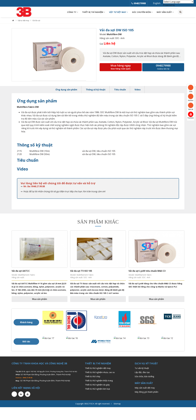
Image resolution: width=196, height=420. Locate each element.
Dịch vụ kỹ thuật (146, 363)
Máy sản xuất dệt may (145, 388)
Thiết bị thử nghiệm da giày (97, 385)
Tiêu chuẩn (120, 89)
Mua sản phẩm (39, 299)
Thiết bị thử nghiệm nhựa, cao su (100, 372)
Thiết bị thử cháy (92, 376)
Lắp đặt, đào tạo (142, 372)
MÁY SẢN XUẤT (164, 12)
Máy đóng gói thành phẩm (146, 392)
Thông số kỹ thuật (95, 89)
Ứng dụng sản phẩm (66, 89)
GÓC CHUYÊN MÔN (141, 12)
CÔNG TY (72, 12)
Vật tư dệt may (118, 12)
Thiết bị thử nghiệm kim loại (97, 389)
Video (138, 89)
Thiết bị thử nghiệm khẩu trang (99, 380)
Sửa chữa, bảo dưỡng (144, 376)
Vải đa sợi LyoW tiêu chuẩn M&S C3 (147, 270)
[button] (7, 253)
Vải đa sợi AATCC (21, 270)
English (156, 3)
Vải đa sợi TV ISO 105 (81, 270)
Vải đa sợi (36, 20)
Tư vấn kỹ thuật (142, 368)
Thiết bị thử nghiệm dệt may (98, 368)
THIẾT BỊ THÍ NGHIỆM (93, 12)
